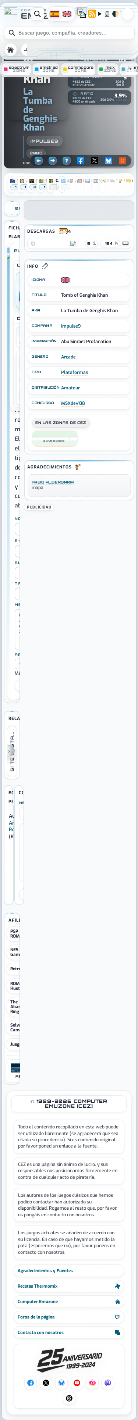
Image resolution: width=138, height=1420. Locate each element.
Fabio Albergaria (53, 482)
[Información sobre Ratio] (74, 94)
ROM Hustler (17, 986)
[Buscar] (37, 14)
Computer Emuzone (38, 1302)
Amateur (70, 388)
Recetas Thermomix (37, 1286)
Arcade (68, 357)
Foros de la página (36, 1317)
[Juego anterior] (38, 160)
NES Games (17, 952)
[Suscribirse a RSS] (92, 14)
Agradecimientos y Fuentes (45, 1271)
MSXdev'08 (73, 403)
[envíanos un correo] (82, 14)
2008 (36, 153)
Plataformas (74, 372)
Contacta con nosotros (41, 1332)
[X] (94, 160)
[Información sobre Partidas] (74, 77)
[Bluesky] (108, 160)
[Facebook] (80, 160)
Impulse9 (45, 141)
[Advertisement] (79, 558)
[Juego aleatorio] (66, 160)
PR (127, 14)
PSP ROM (15, 933)
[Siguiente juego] (52, 160)
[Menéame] (122, 160)
